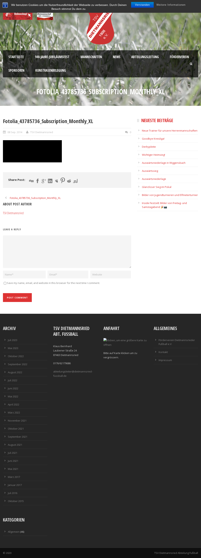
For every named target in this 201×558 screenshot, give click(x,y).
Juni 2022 (13, 388)
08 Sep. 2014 (14, 132)
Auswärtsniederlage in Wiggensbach (163, 163)
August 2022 (15, 372)
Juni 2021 (13, 461)
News (116, 57)
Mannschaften (91, 57)
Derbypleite (149, 146)
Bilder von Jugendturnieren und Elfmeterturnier (170, 195)
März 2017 (14, 477)
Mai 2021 (13, 469)
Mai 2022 (13, 396)
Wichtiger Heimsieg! (153, 154)
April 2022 (13, 404)
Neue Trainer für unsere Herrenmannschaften (169, 130)
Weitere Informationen (170, 4)
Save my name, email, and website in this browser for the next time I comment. (53, 283)
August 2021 (15, 444)
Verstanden (142, 4)
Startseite (16, 57)
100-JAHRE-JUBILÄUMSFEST (52, 57)
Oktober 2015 (16, 501)
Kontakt (163, 352)
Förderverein (179, 57)
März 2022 (14, 412)
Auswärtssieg (150, 171)
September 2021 (17, 436)
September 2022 (17, 364)
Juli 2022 (12, 380)
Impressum (165, 360)
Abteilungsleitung (145, 57)
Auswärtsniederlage (154, 179)
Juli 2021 (12, 453)
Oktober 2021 (16, 428)
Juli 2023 (12, 340)
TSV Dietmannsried (41, 132)
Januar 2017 (15, 485)
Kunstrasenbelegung (50, 70)
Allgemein (13, 531)
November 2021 (17, 420)
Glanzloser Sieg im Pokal (156, 187)
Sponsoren (16, 70)
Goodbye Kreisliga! (153, 138)
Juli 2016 (12, 493)
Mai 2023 (13, 348)
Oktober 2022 (16, 356)
